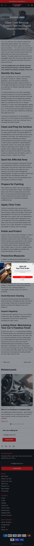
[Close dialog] (33, 264)
